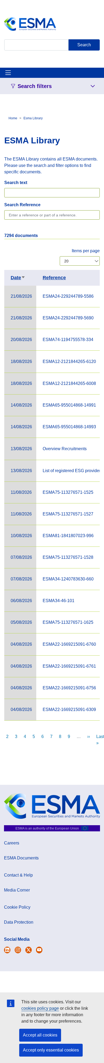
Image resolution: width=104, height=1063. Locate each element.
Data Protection (18, 922)
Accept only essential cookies (51, 1050)
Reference (54, 277)
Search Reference (22, 204)
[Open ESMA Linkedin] (28, 950)
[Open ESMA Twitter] (7, 950)
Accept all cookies (40, 1035)
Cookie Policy (17, 907)
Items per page (86, 250)
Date (18, 277)
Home (13, 118)
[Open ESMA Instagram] (18, 950)
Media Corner (17, 890)
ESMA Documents (21, 858)
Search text (15, 182)
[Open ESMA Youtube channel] (39, 950)
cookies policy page (40, 1008)
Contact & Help (18, 875)
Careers (11, 843)
